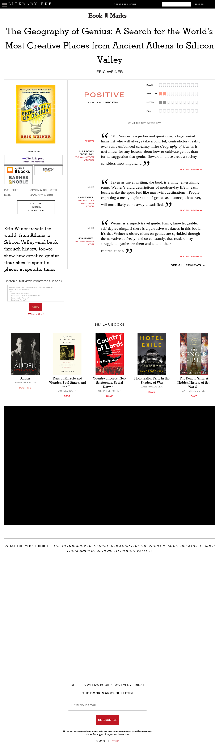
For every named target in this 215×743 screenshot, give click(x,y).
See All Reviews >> (188, 265)
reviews (110, 103)
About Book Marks (125, 4)
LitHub (102, 740)
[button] (109, 465)
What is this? (36, 314)
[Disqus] (109, 611)
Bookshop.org (144, 731)
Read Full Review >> (191, 170)
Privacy (115, 740)
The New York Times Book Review (86, 203)
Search (199, 4)
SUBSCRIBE (107, 720)
